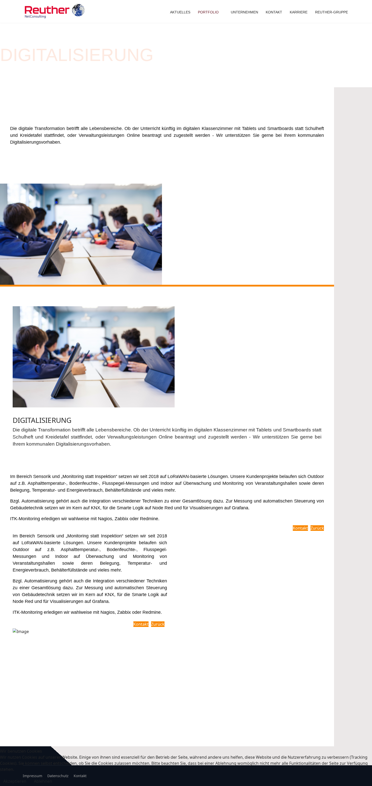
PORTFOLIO (208, 12)
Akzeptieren (14, 781)
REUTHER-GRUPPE (331, 12)
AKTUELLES (180, 12)
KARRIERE (298, 12)
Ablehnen (43, 781)
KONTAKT (274, 12)
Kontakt (300, 528)
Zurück (317, 528)
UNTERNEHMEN (244, 12)
